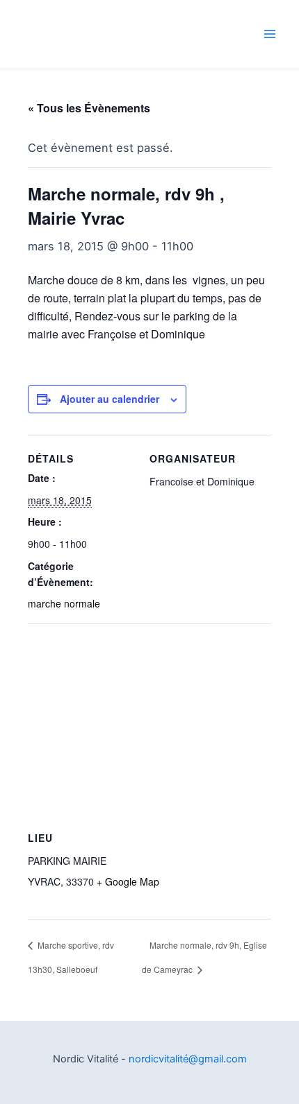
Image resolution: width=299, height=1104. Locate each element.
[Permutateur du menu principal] (269, 34)
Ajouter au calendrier (109, 399)
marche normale (64, 603)
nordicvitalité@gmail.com (188, 1059)
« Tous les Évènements (89, 108)
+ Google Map (128, 881)
